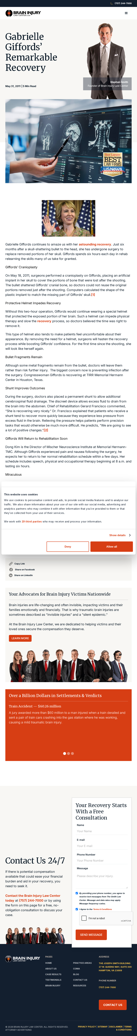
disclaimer (115, 1026)
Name (80, 825)
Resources (79, 985)
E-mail (81, 839)
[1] (93, 295)
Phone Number (86, 854)
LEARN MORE (20, 638)
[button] (126, 13)
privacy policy (87, 1026)
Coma (76, 968)
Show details (117, 535)
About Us (51, 968)
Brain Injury (52, 985)
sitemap (102, 1026)
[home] (23, 13)
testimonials (53, 980)
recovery (44, 321)
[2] (46, 430)
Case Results (53, 974)
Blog (76, 974)
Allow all (111, 546)
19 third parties (32, 521)
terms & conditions (124, 1028)
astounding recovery (95, 244)
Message (82, 868)
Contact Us (112, 1005)
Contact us (80, 980)
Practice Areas (82, 963)
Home (48, 963)
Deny (68, 546)
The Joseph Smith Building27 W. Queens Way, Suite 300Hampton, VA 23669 (115, 967)
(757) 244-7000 (31, 900)
